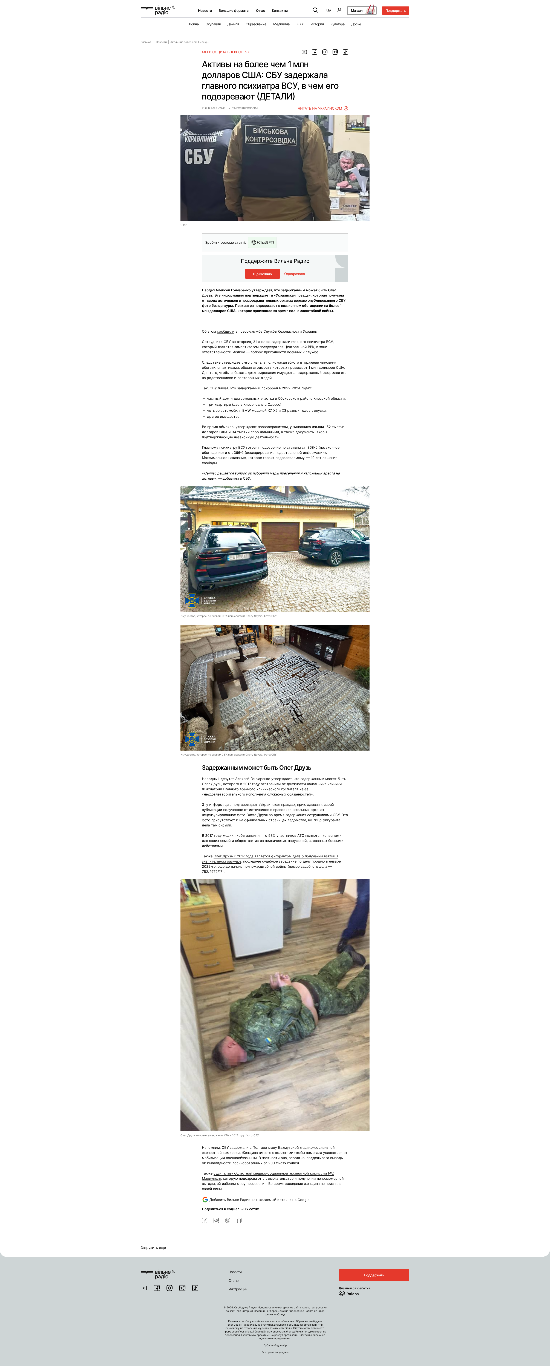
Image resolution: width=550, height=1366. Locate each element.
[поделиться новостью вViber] (228, 1220)
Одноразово (294, 273)
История (317, 24)
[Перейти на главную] (158, 10)
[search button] (315, 10)
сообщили (225, 331)
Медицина (281, 24)
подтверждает (245, 804)
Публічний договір (275, 1345)
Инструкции (238, 1289)
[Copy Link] (239, 1220)
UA (328, 10)
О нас (260, 10)
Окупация (213, 24)
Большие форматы (234, 10)
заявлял (253, 835)
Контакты (280, 10)
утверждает (281, 779)
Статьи (234, 1280)
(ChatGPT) (265, 242)
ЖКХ (300, 24)
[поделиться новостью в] (304, 52)
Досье (356, 24)
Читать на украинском (320, 108)
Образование (256, 24)
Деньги (233, 24)
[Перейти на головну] (158, 1272)
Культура (338, 24)
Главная (146, 42)
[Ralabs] (354, 1293)
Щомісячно (262, 274)
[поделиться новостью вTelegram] (216, 1220)
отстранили (271, 784)
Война (194, 24)
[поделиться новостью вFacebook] (204, 1220)
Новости (205, 10)
